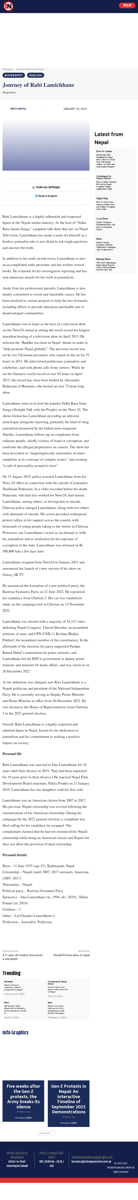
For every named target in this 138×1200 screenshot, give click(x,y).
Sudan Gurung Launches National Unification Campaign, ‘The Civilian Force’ (106, 246)
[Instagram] (118, 1149)
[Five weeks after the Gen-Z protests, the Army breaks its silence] (23, 1060)
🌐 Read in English (46, 195)
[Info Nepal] (6, 109)
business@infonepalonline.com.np (91, 1162)
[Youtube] (118, 1158)
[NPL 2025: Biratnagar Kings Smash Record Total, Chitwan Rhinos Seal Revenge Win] (126, 264)
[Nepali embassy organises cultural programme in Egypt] (36, 987)
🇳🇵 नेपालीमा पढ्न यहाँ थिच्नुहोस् (46, 187)
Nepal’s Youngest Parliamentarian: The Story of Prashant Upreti (105, 226)
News (6, 1002)
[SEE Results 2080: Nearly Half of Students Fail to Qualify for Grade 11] (36, 1008)
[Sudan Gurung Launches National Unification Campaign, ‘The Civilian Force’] (126, 244)
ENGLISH (35, 75)
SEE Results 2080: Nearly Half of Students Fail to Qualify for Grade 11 (15, 1009)
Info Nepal (18, 108)
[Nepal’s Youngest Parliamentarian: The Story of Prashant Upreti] (126, 224)
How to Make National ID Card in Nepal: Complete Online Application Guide (106, 186)
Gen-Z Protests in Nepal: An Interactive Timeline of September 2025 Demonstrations (68, 1099)
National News (103, 259)
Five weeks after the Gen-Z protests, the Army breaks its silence (23, 1097)
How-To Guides (104, 151)
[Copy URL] (69, 935)
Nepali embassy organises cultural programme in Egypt (13, 987)
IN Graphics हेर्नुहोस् (23, 1118)
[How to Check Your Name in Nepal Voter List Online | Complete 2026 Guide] (126, 203)
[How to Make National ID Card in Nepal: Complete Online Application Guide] (126, 181)
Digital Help (102, 198)
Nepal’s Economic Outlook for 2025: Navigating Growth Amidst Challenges (56, 1009)
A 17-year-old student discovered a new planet (22, 957)
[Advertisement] (69, 40)
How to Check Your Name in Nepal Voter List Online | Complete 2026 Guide (106, 206)
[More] (78, 935)
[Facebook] (36, 935)
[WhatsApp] (61, 935)
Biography (8, 69)
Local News (102, 219)
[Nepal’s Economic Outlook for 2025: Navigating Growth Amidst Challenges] (80, 1008)
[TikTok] (127, 1149)
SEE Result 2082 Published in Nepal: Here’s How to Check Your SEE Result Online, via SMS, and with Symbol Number (105, 160)
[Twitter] (44, 935)
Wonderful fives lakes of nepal (71, 955)
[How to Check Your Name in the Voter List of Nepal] (80, 987)
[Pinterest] (52, 935)
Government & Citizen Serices (57, 982)
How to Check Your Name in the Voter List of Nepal (58, 990)
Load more (45, 1133)
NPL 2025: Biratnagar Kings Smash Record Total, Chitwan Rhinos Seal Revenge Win (106, 266)
